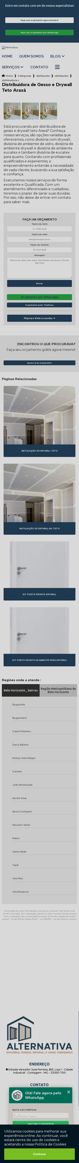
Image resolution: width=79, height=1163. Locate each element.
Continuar (39, 1154)
